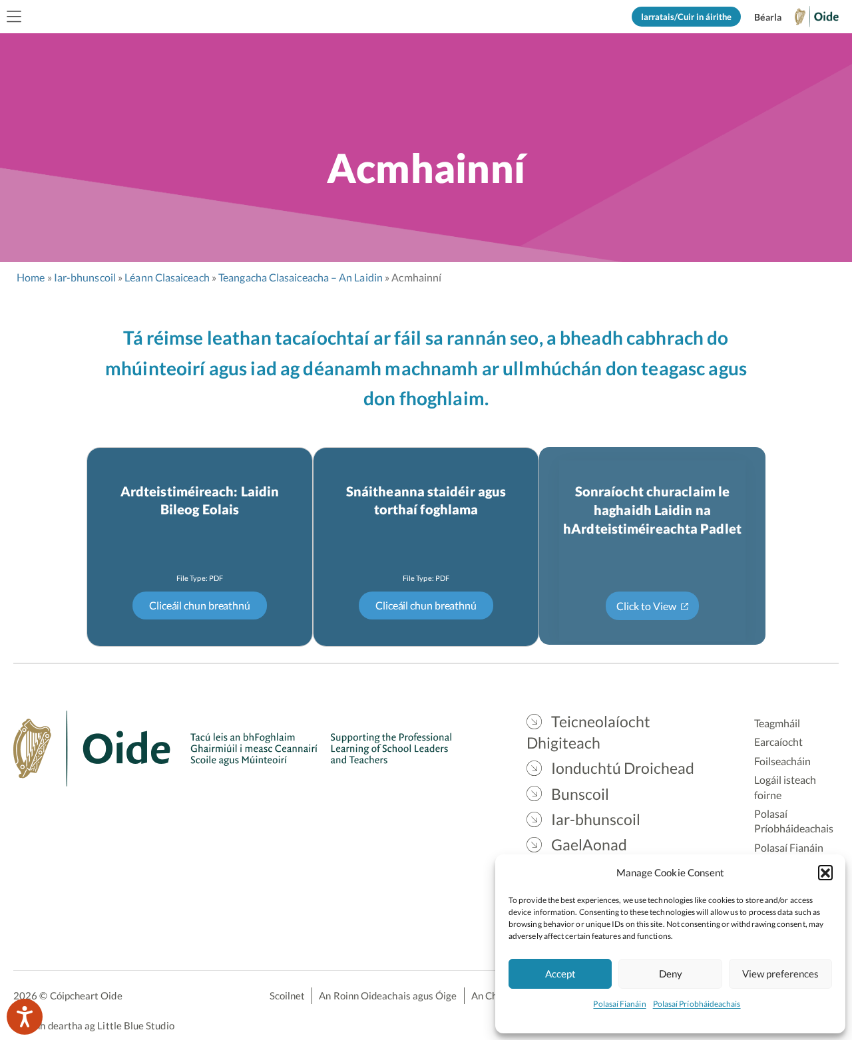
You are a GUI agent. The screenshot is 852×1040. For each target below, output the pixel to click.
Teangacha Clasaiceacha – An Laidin (300, 277)
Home (31, 277)
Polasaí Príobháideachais (697, 1004)
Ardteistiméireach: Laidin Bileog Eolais (199, 500)
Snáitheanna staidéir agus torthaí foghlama (426, 500)
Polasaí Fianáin (619, 1004)
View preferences (780, 973)
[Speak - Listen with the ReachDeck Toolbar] (25, 1017)
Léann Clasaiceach (166, 277)
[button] (825, 872)
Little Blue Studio (135, 1025)
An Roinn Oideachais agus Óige (388, 995)
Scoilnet (288, 995)
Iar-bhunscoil (85, 277)
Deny (670, 973)
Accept (560, 973)
